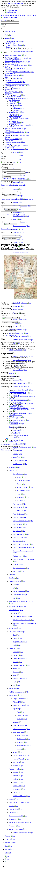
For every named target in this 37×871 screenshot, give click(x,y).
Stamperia (16, 110)
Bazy (6, 66)
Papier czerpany (14, 114)
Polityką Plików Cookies (15, 3)
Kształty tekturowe (14, 121)
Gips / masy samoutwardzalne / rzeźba (17, 84)
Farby (6, 77)
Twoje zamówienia (19, 399)
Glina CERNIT (9, 87)
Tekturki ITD (13, 101)
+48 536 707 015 (19, 432)
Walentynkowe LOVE (12, 139)
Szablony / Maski (10, 128)
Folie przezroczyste (15, 103)
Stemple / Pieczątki (15, 123)
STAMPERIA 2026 (11, 57)
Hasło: (28, 172)
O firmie (15, 418)
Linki (14, 420)
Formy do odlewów (11, 82)
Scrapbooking (9, 98)
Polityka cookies (18, 413)
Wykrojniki (12, 124)
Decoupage (8, 70)
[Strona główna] (10, 31)
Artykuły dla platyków (12, 146)
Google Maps (12, 441)
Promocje (8, 868)
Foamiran (8, 80)
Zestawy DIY (9, 140)
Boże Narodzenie (10, 55)
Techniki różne (9, 135)
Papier (11, 105)
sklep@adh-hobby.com (21, 435)
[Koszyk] (7, 861)
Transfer (7, 133)
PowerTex (8, 94)
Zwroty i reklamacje (19, 392)
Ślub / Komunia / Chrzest (13, 132)
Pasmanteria (8, 93)
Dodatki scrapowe (14, 117)
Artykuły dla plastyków (12, 62)
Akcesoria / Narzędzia (12, 61)
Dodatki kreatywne (11, 71)
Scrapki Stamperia (14, 100)
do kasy (3, 20)
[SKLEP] (7, 856)
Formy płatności (18, 406)
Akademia (8, 870)
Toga (14, 107)
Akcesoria (12, 112)
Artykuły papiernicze (11, 64)
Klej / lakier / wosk (11, 91)
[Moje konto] (7, 859)
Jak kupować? (17, 415)
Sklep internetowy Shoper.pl (9, 450)
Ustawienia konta (18, 401)
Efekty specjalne (10, 73)
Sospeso (7, 130)
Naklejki (11, 119)
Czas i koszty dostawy (20, 408)
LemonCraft (16, 109)
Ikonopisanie (9, 89)
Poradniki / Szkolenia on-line (14, 142)
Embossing (8, 75)
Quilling (7, 137)
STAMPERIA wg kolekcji (13, 59)
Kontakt (15, 422)
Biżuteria (7, 68)
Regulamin (16, 395)
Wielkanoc (8, 144)
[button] (10, 333)
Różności (12, 126)
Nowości (7, 866)
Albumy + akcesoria (15, 116)
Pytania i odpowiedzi (19, 393)
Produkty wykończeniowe (13, 96)
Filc (6, 78)
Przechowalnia (17, 402)
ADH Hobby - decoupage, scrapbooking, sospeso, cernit (18, 15)
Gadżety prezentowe (11, 85)
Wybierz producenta (7, 164)
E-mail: (4, 172)
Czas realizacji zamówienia (21, 409)
